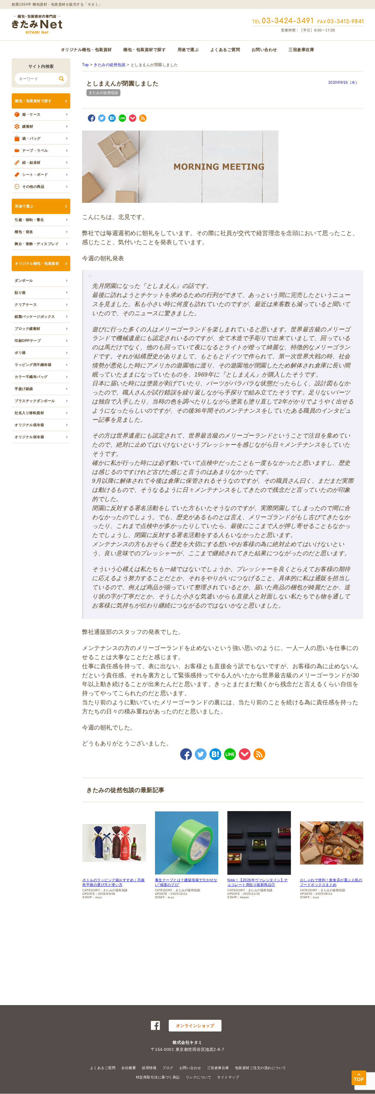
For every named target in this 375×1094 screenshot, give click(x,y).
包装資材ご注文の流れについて (260, 1068)
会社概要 (128, 1068)
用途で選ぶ (188, 49)
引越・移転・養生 (29, 220)
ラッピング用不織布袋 (33, 365)
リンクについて (199, 1077)
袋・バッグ (31, 138)
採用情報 (149, 1068)
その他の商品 (33, 187)
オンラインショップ (195, 1025)
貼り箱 (20, 293)
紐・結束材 (31, 163)
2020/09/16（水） (343, 82)
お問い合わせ (264, 49)
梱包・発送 (24, 232)
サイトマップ (228, 1077)
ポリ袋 (20, 353)
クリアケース (26, 305)
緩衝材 (27, 126)
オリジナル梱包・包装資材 (86, 49)
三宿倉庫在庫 (301, 49)
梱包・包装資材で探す (144, 49)
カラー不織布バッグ (31, 377)
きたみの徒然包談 (109, 65)
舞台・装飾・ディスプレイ (37, 244)
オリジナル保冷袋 (29, 437)
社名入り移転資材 (29, 413)
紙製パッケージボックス (35, 317)
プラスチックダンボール (35, 401)
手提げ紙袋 (24, 389)
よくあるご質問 (225, 49)
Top (85, 65)
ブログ (167, 1068)
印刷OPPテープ (28, 341)
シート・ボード (35, 175)
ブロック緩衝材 (27, 329)
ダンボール (24, 280)
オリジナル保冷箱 (29, 425)
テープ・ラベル (35, 150)
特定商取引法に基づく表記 (158, 1077)
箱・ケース (31, 114)
